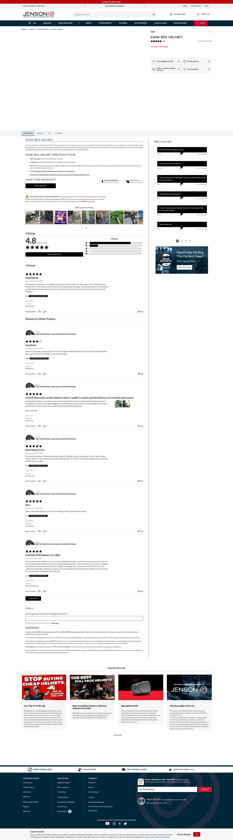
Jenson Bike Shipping (96, 802)
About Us (91, 783)
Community (61, 792)
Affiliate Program (63, 783)
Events (90, 787)
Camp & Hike (160, 23)
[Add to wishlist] (210, 32)
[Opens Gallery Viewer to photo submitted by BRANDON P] (60, 217)
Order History (28, 787)
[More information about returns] (209, 61)
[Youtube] (107, 824)
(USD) (206, 6)
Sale (202, 23)
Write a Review (54, 254)
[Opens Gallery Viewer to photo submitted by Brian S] (88, 217)
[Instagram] (114, 824)
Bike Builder (180, 23)
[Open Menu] (65, 14)
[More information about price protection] (209, 69)
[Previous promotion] (85, 6)
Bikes (88, 23)
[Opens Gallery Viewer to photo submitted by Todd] (32, 217)
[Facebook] (120, 824)
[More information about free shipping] (178, 61)
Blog (185, 6)
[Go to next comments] (190, 241)
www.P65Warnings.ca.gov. (86, 201)
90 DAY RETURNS (114, 6)
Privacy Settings (184, 834)
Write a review (40, 186)
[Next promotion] (144, 6)
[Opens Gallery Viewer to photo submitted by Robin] (131, 217)
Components (105, 23)
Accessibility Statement (66, 802)
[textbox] (84, 618)
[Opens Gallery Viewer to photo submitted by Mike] (102, 217)
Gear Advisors (93, 792)
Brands (47, 23)
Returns (26, 807)
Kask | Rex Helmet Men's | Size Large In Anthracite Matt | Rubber (56, 334)
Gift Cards (27, 792)
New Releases (65, 23)
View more (117, 735)
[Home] (38, 14)
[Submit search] (153, 14)
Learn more (55, 623)
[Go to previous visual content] (82, 228)
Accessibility (62, 811)
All (34, 23)
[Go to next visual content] (86, 228)
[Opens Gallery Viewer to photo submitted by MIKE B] (46, 217)
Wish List (26, 797)
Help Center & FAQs (30, 802)
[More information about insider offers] (178, 69)
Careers (91, 797)
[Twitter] (126, 824)
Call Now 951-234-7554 (157, 803)
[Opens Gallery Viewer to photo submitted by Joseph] (74, 217)
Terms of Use (149, 837)
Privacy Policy (164, 837)
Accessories (141, 23)
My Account (27, 783)
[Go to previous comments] (173, 241)
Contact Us (196, 6)
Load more (33, 598)
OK (197, 834)
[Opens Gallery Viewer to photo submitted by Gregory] (117, 217)
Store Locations (63, 787)
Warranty (26, 811)
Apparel (123, 23)
